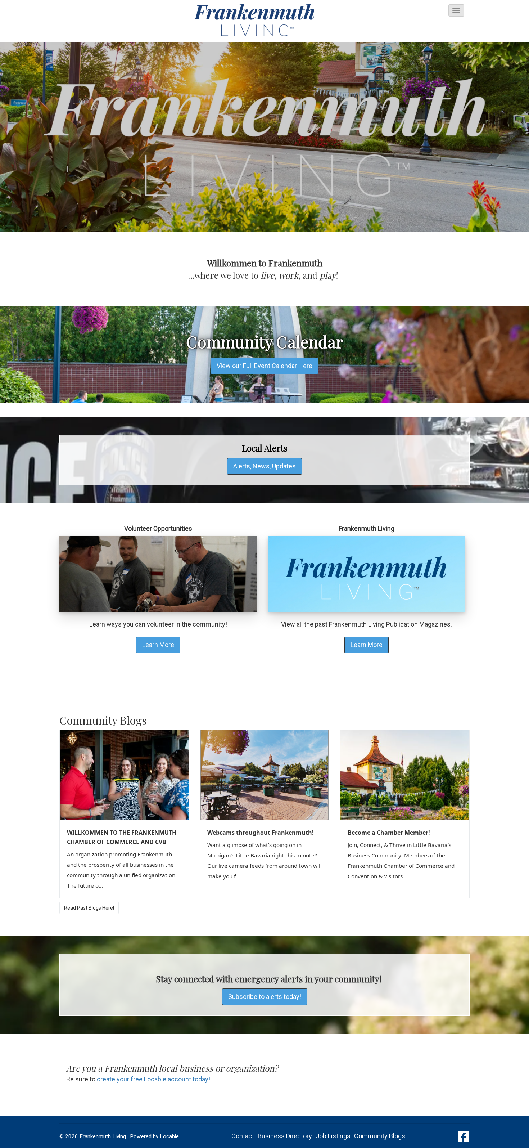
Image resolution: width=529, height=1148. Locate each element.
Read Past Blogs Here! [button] (89, 908)
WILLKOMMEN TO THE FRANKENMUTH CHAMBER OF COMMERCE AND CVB (121, 837)
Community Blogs (379, 1136)
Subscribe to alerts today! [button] (264, 996)
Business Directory (285, 1136)
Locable (169, 1136)
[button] (456, 10)
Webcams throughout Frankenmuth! (260, 833)
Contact (242, 1136)
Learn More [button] (158, 645)
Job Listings (333, 1136)
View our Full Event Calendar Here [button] (264, 365)
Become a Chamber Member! (389, 833)
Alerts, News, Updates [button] (264, 466)
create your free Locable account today (152, 1079)
